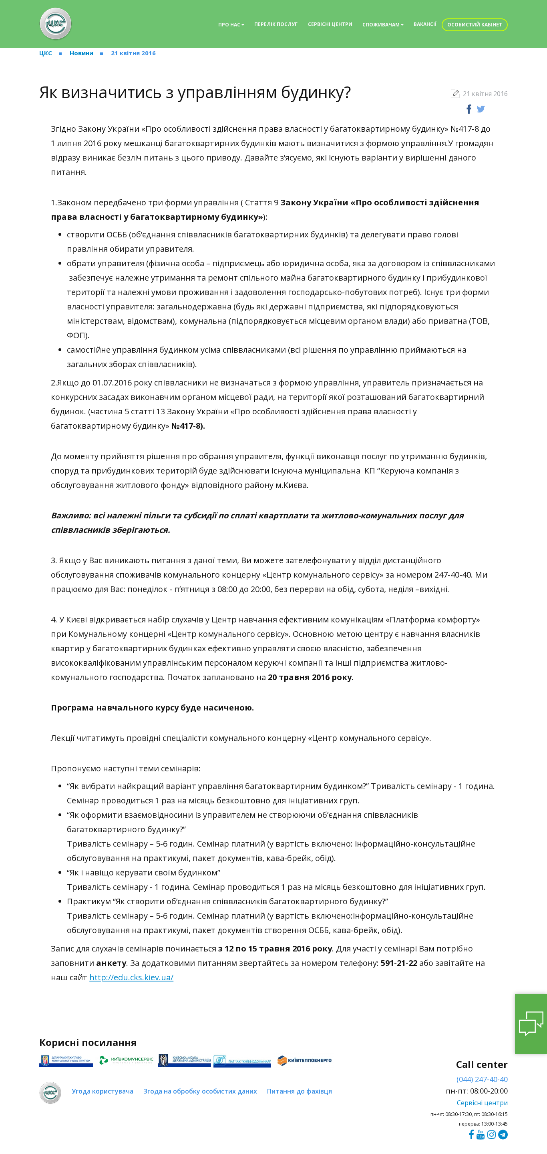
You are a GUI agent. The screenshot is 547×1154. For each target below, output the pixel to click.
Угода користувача (102, 1091)
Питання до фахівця (299, 1091)
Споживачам (381, 24)
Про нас (229, 24)
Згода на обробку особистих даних (200, 1091)
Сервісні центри (330, 24)
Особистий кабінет (474, 24)
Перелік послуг (276, 24)
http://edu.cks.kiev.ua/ (131, 977)
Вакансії (425, 24)
